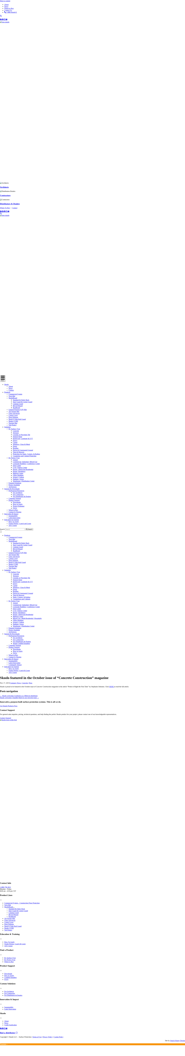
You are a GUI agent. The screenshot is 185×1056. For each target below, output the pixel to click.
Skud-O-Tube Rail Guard (17, 419)
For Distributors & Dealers (22, 496)
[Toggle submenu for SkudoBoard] (14, 907)
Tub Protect (12, 425)
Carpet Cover (13, 415)
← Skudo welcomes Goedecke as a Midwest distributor (19, 696)
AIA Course (13, 525)
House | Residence (19, 471)
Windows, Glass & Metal (21, 444)
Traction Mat (13, 423)
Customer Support (15, 498)
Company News (15, 683)
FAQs (15, 508)
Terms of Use (37, 1037)
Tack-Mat (12, 396)
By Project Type (14, 458)
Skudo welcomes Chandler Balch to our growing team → (19, 698)
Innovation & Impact (11, 514)
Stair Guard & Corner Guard (22, 402)
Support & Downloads (12, 489)
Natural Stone (17, 437)
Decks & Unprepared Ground (23, 450)
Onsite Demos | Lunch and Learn (20, 523)
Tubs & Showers (18, 452)
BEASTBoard (18, 406)
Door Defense (13, 417)
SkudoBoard (13, 398)
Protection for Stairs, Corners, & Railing (26, 454)
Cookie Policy (58, 1037)
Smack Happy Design (177, 1041)
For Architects (17, 493)
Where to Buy (13, 510)
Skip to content (5, 1)
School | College (18, 477)
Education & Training (11, 520)
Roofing (15, 448)
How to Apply (18, 504)
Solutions (7, 427)
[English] (181, 20)
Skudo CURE (13, 421)
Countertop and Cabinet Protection (24, 456)
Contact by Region (15, 512)
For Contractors (18, 494)
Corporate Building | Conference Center (26, 464)
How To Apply (14, 522)
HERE (111, 687)
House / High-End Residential (23, 469)
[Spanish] (184, 20)
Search (2, 529)
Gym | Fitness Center (20, 467)
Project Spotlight (14, 485)
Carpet (15, 442)
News (11, 388)
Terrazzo (16, 433)
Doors (15, 446)
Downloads (17, 502)
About (11, 386)
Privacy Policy (48, 1037)
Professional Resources (16, 491)
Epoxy (15, 440)
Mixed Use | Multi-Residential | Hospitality (27, 618)
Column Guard (18, 404)
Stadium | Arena (18, 479)
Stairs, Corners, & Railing (21, 597)
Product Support (14, 500)
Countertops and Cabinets (21, 599)
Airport (15, 460)
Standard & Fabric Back (21, 400)
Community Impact (15, 665)
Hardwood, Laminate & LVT (23, 438)
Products (7, 392)
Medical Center (18, 473)
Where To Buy (5, 208)
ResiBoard (16, 408)
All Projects (12, 487)
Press (30, 683)
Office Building (18, 475)
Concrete (16, 431)
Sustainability (13, 516)
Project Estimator (18, 506)
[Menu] (1, 531)
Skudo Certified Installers (21, 643)
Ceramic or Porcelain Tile (21, 435)
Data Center (17, 466)
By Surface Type (14, 429)
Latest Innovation (14, 518)
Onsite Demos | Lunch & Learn (19, 670)
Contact (14, 208)
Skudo (6, 384)
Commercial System (15, 394)
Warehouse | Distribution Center (23, 481)
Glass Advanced (14, 413)
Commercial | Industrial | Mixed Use (25, 462)
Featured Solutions (15, 483)
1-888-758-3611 (5, 887)
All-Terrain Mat (14, 411)
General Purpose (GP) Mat (18, 410)
